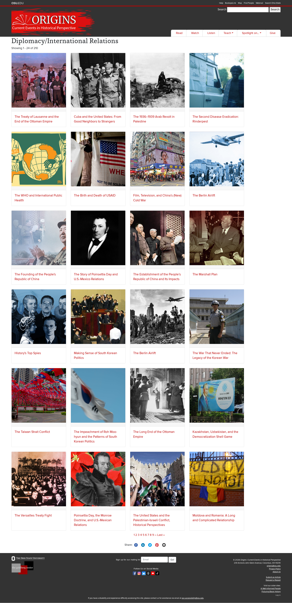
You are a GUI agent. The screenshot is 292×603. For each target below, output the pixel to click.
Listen (211, 33)
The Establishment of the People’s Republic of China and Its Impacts (157, 276)
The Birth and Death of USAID (95, 195)
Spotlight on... (250, 33)
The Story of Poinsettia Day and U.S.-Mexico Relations (96, 276)
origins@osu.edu (274, 566)
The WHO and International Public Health (38, 198)
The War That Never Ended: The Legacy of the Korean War (215, 355)
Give (273, 33)
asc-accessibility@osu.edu (193, 598)
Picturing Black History (271, 591)
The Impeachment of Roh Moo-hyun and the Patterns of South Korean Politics (95, 436)
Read (179, 33)
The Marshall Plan (205, 274)
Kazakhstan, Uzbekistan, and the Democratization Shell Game (215, 434)
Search (222, 9)
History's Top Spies (28, 353)
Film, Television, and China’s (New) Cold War (157, 198)
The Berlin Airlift (204, 195)
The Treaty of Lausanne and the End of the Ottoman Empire (37, 119)
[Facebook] (135, 544)
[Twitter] (149, 544)
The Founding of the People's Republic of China (35, 276)
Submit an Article (273, 577)
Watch (195, 33)
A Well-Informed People (271, 588)
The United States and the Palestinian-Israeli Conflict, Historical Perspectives (151, 520)
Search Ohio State (273, 3)
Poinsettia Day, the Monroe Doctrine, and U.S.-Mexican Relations (93, 520)
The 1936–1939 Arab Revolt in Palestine (154, 119)
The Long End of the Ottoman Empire (154, 434)
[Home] (53, 22)
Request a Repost (273, 580)
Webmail (259, 3)
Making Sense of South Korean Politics (95, 355)
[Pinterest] (156, 544)
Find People (249, 3)
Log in (278, 595)
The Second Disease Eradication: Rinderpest (216, 119)
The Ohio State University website (17, 3)
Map (240, 3)
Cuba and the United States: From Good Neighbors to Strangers (97, 119)
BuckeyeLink (230, 3)
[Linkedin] (142, 544)
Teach (227, 33)
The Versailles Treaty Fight (33, 515)
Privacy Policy (275, 569)
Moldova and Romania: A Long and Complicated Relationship (214, 518)
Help (221, 3)
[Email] (163, 544)
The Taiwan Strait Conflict (32, 432)
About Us (277, 572)
